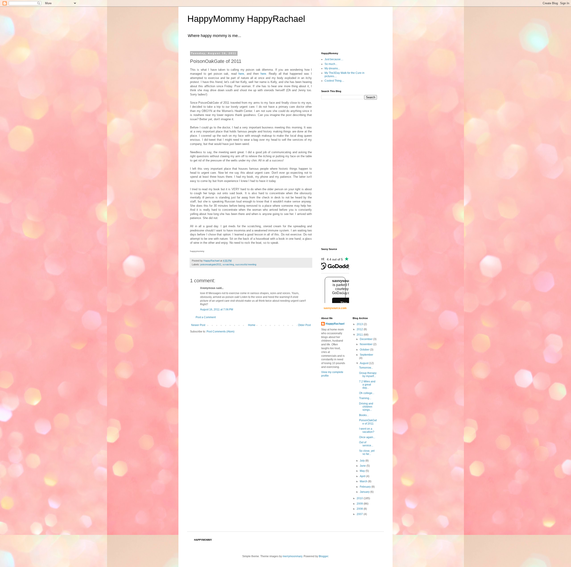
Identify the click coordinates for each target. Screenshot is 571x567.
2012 (360, 329)
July (362, 460)
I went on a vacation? (366, 430)
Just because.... (334, 59)
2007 (360, 514)
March (364, 481)
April (363, 476)
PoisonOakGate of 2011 (368, 422)
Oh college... (366, 393)
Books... (364, 415)
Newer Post (198, 325)
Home (251, 325)
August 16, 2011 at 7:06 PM (216, 309)
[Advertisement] (339, 173)
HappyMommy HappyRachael (246, 19)
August (364, 363)
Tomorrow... (366, 367)
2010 (360, 498)
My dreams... (332, 68)
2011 (360, 334)
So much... (331, 64)
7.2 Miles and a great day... (367, 385)
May (363, 470)
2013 (360, 324)
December (366, 339)
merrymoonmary (292, 556)
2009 (360, 503)
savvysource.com (335, 308)
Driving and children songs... (366, 407)
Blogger (323, 556)
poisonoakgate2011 (210, 264)
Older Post (304, 325)
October (365, 349)
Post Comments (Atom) (220, 331)
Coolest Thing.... (334, 80)
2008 (360, 508)
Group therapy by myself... (368, 374)
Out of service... (366, 444)
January (365, 491)
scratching (228, 264)
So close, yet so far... (366, 452)
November (366, 344)
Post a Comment (206, 317)
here (241, 73)
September (366, 354)
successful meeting (245, 264)
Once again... (367, 437)
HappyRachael (335, 323)
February (365, 486)
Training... (365, 398)
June (363, 465)
